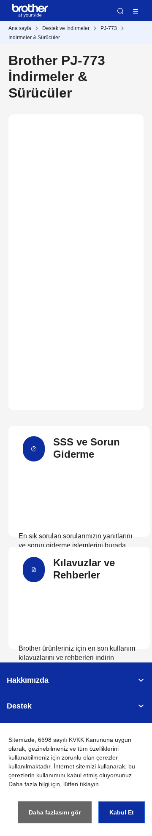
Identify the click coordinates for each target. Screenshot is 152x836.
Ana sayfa (19, 28)
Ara (120, 11)
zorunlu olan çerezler (90, 757)
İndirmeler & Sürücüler (34, 38)
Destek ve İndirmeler (66, 28)
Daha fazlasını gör (55, 812)
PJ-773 (108, 28)
